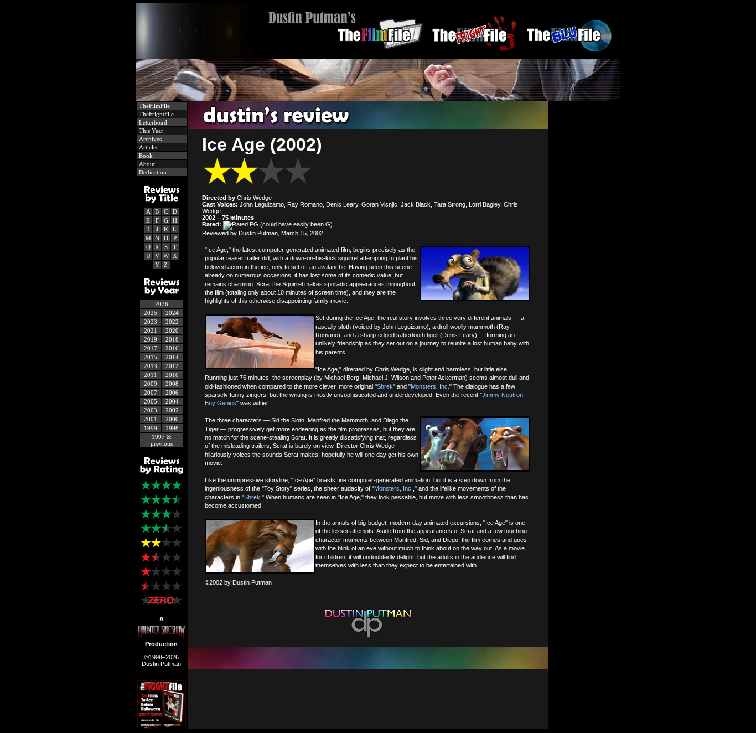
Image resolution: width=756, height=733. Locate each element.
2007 (150, 392)
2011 (150, 374)
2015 (150, 357)
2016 (172, 348)
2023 (150, 321)
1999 (150, 428)
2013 (150, 366)
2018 (172, 339)
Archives (149, 139)
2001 (150, 419)
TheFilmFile (153, 105)
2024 (172, 312)
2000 (172, 419)
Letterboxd (152, 122)
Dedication (152, 172)
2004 (172, 401)
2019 (150, 339)
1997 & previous (162, 440)
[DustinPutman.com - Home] (378, 55)
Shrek (385, 386)
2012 (172, 366)
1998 (172, 428)
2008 (172, 383)
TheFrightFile (155, 114)
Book (145, 155)
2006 (172, 392)
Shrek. (253, 497)
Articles (147, 147)
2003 (150, 410)
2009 (150, 383)
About (146, 164)
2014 (172, 357)
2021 (150, 330)
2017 (150, 348)
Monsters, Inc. (430, 386)
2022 (172, 321)
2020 (172, 330)
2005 (150, 401)
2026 (161, 304)
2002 (172, 410)
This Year (150, 130)
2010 (172, 374)
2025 (150, 312)
